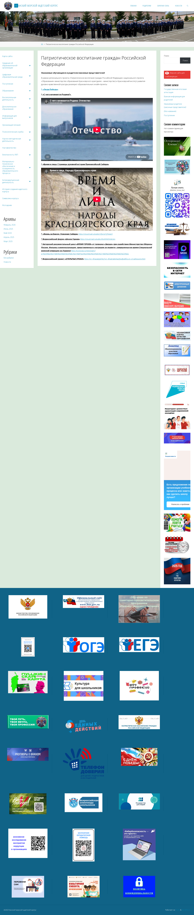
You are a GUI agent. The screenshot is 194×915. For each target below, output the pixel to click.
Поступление (169, 115)
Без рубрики (9, 258)
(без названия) (170, 111)
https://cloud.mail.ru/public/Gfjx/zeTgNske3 (95, 234)
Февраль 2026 (9, 225)
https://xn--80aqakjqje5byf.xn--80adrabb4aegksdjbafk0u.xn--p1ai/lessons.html (114, 259)
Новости (7, 262)
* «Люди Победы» (49, 89)
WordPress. (186, 910)
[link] (187, 5)
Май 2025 (8, 233)
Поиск (166, 56)
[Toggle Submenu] (30, 65)
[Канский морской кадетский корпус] (8, 5)
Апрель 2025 (9, 237)
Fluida (177, 910)
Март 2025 (8, 241)
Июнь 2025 (8, 229)
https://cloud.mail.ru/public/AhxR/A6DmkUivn (97, 239)
